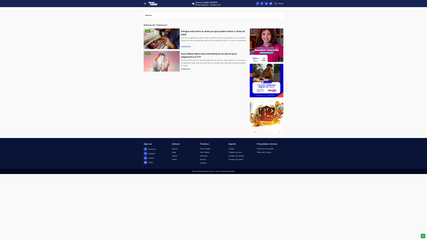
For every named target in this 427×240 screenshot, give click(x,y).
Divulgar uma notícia (236, 159)
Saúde (174, 159)
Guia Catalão (204, 152)
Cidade (174, 156)
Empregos (204, 156)
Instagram (151, 153)
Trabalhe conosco (235, 152)
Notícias (148, 15)
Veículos (203, 163)
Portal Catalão (205, 149)
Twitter (150, 162)
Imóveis (203, 159)
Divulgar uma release (236, 156)
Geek (174, 152)
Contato (231, 149)
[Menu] (145, 3)
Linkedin (151, 158)
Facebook (152, 149)
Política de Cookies (264, 152)
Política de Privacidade (265, 149)
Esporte (175, 149)
